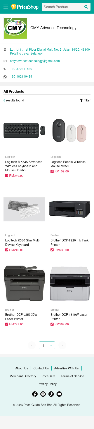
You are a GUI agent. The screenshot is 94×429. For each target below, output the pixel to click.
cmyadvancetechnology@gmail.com (35, 61)
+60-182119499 (21, 76)
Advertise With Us (66, 368)
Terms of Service (72, 376)
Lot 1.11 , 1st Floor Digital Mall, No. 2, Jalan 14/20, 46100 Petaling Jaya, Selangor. (50, 51)
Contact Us (41, 368)
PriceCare (48, 376)
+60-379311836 (21, 69)
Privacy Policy (47, 384)
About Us (21, 368)
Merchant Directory (23, 376)
